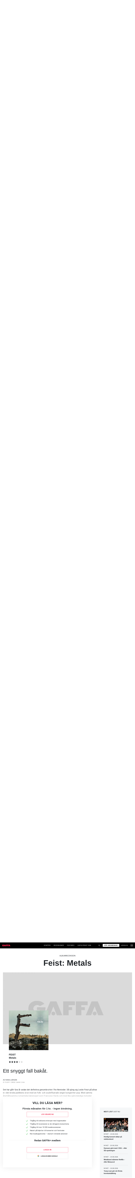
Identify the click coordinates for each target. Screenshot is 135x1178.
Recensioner (59, 945)
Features (70, 945)
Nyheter (47, 945)
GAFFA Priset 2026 (84, 945)
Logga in (124, 945)
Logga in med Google (49, 1156)
